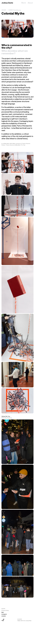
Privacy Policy (5, 610)
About (30, 3)
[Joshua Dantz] (2, 620)
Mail (2, 612)
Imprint (3, 608)
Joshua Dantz (7, 3)
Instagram (4, 614)
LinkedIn (3, 616)
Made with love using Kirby (24, 620)
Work (23, 3)
